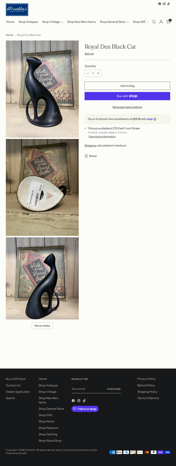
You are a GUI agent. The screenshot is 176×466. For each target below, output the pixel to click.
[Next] (147, 22)
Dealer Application (18, 391)
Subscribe (114, 389)
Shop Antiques (48, 385)
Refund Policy (146, 385)
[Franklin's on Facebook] (159, 3)
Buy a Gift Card (15, 379)
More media (42, 325)
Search (10, 398)
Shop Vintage (47, 391)
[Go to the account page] (161, 21)
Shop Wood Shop (50, 440)
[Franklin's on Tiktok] (168, 3)
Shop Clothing (48, 434)
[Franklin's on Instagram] (164, 3)
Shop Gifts (45, 415)
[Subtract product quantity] (88, 73)
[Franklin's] (17, 9)
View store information (102, 136)
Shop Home (46, 421)
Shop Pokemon (48, 428)
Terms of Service (148, 398)
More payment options (127, 107)
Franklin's (30, 449)
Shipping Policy (147, 391)
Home (9, 35)
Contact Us (13, 385)
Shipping (90, 145)
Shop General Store (51, 408)
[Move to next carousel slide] (167, 357)
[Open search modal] (153, 21)
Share (93, 156)
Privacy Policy (146, 379)
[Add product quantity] (98, 73)
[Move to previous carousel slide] (159, 357)
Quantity (90, 66)
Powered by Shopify (16, 453)
